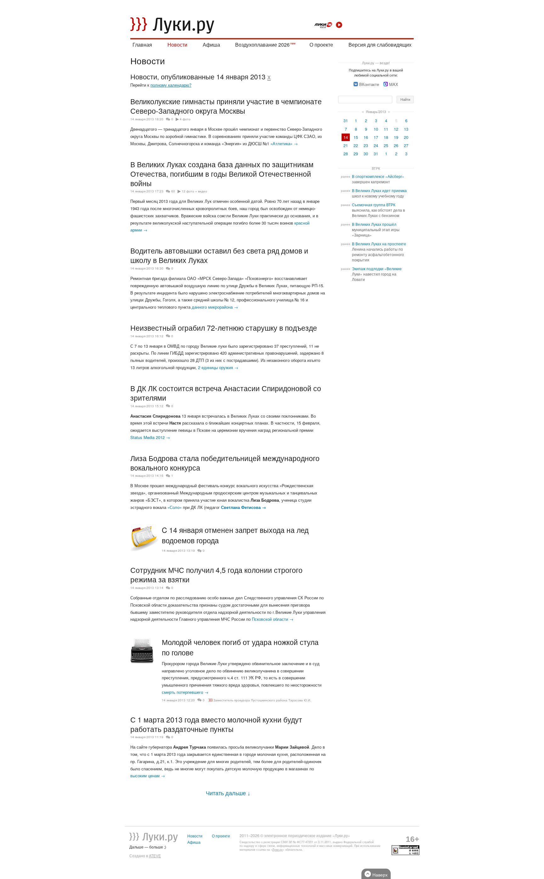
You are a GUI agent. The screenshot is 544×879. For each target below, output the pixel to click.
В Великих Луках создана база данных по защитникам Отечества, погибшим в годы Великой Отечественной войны (222, 173)
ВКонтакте (369, 84)
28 (345, 154)
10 (376, 129)
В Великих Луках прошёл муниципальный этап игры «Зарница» (376, 229)
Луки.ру (277, 850)
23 (366, 145)
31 (345, 120)
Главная (142, 44)
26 (396, 145)
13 (406, 129)
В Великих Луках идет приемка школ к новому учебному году (379, 193)
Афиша (211, 44)
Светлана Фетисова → (243, 507)
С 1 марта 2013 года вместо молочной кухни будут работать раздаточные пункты (216, 724)
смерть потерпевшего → (185, 692)
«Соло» (174, 507)
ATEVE (155, 855)
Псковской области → (272, 619)
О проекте (321, 44)
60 (173, 191)
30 (366, 154)
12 (396, 129)
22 (356, 145)
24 (376, 145)
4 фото (185, 119)
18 (386, 137)
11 (386, 129)
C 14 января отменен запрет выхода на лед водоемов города (235, 535)
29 (356, 154)
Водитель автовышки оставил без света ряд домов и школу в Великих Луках (219, 255)
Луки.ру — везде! (376, 62)
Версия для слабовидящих (379, 44)
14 (345, 137)
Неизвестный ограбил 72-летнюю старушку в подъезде (223, 327)
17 (376, 137)
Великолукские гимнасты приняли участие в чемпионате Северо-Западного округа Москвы (226, 106)
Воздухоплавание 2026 (262, 44)
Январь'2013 (376, 111)
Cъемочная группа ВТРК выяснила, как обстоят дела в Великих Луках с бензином (378, 210)
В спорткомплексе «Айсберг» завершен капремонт (378, 179)
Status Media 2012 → (150, 437)
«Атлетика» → (284, 143)
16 (366, 137)
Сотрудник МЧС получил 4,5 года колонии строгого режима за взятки (216, 574)
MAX (393, 84)
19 (396, 137)
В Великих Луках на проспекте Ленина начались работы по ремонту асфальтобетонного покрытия (379, 251)
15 (356, 137)
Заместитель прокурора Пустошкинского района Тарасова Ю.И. (262, 700)
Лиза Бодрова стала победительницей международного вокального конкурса (225, 462)
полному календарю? (170, 85)
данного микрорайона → (215, 307)
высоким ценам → (147, 776)
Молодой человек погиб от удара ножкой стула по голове (240, 647)
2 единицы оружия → (218, 367)
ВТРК (376, 168)
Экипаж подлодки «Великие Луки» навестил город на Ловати (377, 274)
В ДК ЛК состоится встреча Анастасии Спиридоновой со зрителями (225, 392)
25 (386, 145)
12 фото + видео (194, 191)
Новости (177, 44)
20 (406, 137)
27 (406, 145)
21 (345, 145)
